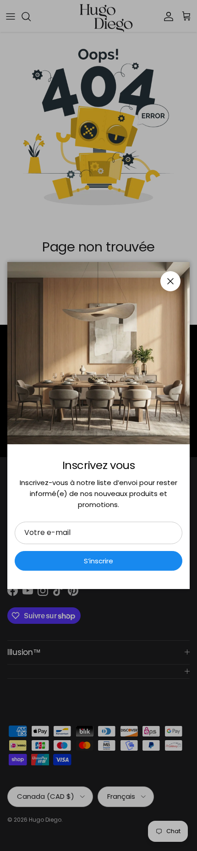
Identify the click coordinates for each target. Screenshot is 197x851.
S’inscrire (98, 561)
